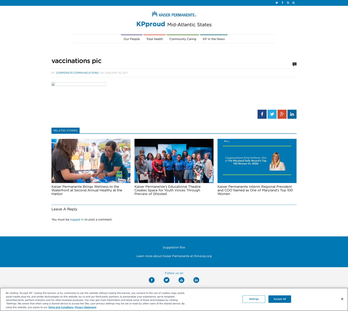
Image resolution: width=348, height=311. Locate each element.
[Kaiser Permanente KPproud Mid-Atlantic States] (174, 20)
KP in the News (214, 39)
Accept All (280, 299)
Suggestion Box (174, 247)
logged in (77, 219)
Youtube (181, 280)
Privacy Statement (85, 307)
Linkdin (196, 280)
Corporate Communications (77, 73)
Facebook (152, 280)
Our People (132, 39)
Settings (254, 299)
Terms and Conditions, (61, 307)
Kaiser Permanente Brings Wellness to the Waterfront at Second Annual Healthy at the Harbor (86, 190)
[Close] (342, 299)
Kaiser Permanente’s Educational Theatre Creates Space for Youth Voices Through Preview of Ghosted (167, 190)
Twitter (166, 280)
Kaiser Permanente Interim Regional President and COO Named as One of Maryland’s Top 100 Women (255, 190)
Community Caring (182, 39)
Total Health (154, 39)
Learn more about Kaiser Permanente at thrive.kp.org (174, 256)
